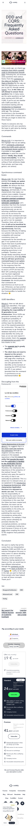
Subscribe (14, 664)
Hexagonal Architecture (9, 590)
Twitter (6, 571)
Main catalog (10, 700)
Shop (6, 798)
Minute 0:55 (6, 140)
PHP (17, 594)
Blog (4, 794)
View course (11, 822)
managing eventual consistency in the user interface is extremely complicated (13, 200)
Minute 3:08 (6, 179)
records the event (16, 459)
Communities (21, 790)
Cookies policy (19, 818)
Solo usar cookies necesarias (14, 440)
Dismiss (5, 822)
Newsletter (17, 794)
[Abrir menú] (3, 2)
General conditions (18, 814)
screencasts (19, 38)
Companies (12, 790)
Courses (5, 790)
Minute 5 (5, 303)
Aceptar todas (14, 435)
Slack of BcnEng (8, 83)
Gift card (10, 794)
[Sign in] (24, 2)
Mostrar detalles (15, 427)
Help (24, 794)
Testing (5, 598)
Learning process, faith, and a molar (21, 612)
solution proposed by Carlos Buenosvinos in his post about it (13, 444)
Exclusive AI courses (12, 742)
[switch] (15, 411)
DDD (21, 590)
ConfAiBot (13, 798)
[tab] (14, 634)
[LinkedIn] (22, 803)
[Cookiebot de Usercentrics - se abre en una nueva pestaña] (19, 387)
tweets (4, 89)
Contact (20, 798)
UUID (4, 306)
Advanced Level (7, 594)
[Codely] (14, 2)
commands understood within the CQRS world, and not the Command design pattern (13, 147)
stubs (4, 530)
